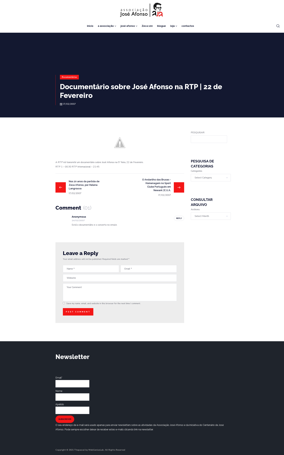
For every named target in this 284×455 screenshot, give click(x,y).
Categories (196, 171)
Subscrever (64, 419)
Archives (195, 209)
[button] (278, 26)
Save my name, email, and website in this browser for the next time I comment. (103, 303)
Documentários (69, 77)
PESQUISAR (197, 132)
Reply (179, 218)
